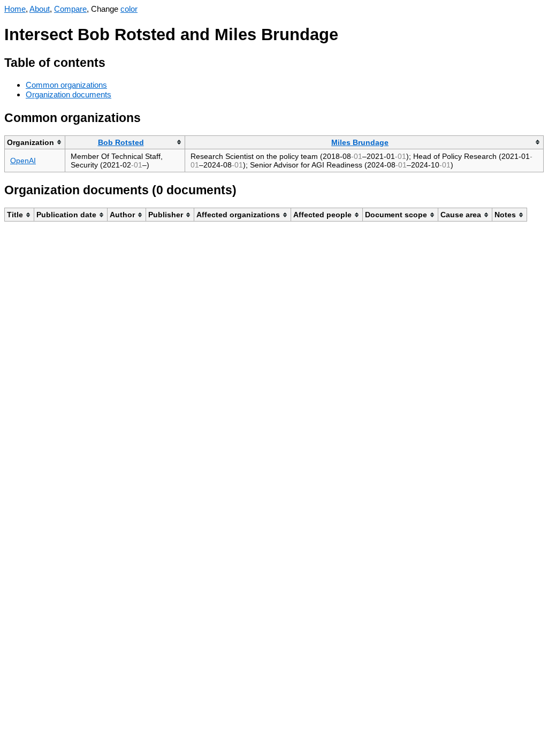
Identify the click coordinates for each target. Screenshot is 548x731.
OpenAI (23, 160)
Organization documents (68, 94)
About (39, 8)
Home (15, 8)
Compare (70, 8)
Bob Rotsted (121, 142)
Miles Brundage (360, 142)
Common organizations (66, 84)
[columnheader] (35, 142)
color (129, 8)
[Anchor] (114, 61)
